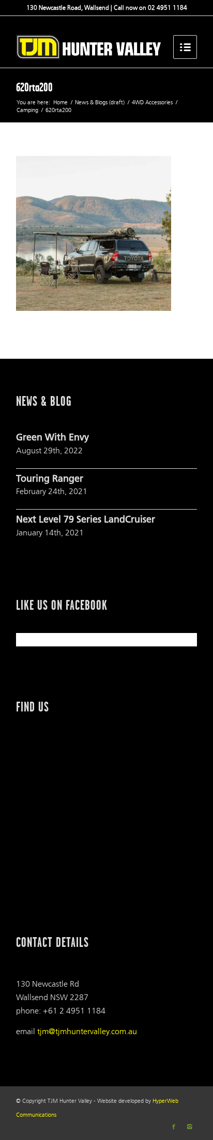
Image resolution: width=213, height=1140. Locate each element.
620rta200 (34, 87)
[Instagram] (189, 1127)
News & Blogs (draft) (100, 102)
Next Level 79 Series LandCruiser (85, 520)
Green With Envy (52, 438)
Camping (27, 110)
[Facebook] (173, 1127)
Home (60, 102)
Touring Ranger (49, 479)
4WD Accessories (152, 102)
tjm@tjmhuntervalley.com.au (87, 1031)
